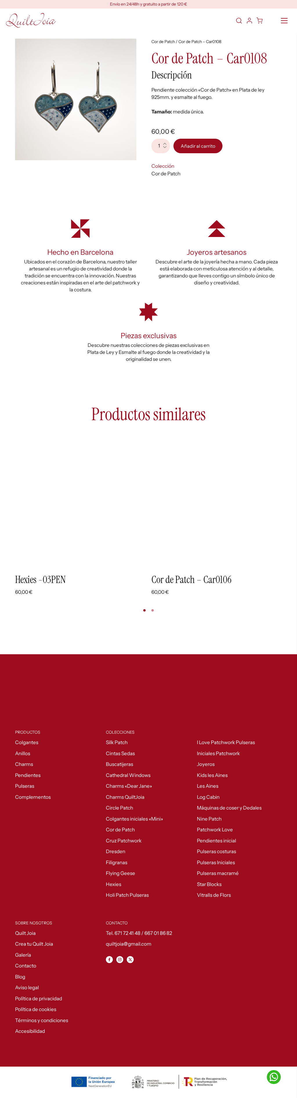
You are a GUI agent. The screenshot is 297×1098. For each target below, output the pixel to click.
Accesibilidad (30, 1031)
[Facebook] (109, 959)
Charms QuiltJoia (125, 797)
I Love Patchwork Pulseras (226, 742)
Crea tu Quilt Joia (34, 944)
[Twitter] (130, 959)
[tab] (144, 610)
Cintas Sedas (120, 753)
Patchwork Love (215, 830)
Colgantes (26, 742)
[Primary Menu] (284, 21)
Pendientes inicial (216, 841)
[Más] (166, 142)
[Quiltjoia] (31, 20)
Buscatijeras (119, 764)
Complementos (33, 797)
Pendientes (28, 775)
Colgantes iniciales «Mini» (134, 819)
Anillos (22, 753)
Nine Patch (209, 819)
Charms (24, 764)
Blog (20, 977)
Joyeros (206, 764)
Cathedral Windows (128, 775)
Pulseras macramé (218, 873)
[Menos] (166, 149)
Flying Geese (120, 873)
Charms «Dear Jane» (129, 786)
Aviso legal (27, 987)
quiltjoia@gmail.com (128, 944)
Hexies (113, 884)
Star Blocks (209, 884)
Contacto (25, 966)
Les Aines (207, 786)
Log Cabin (208, 797)
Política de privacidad (38, 998)
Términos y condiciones (41, 1020)
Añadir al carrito (198, 146)
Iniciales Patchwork (218, 753)
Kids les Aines (212, 775)
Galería (23, 955)
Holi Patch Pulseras (127, 895)
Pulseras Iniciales (216, 862)
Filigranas (116, 862)
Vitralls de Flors (214, 895)
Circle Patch (119, 808)
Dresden (115, 851)
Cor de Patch (163, 41)
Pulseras (24, 786)
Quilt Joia (25, 933)
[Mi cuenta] (249, 20)
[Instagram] (119, 959)
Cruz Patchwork (124, 841)
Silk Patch (117, 742)
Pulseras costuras (216, 851)
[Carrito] (259, 20)
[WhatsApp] (274, 1077)
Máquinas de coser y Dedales (229, 808)
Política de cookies (35, 1009)
